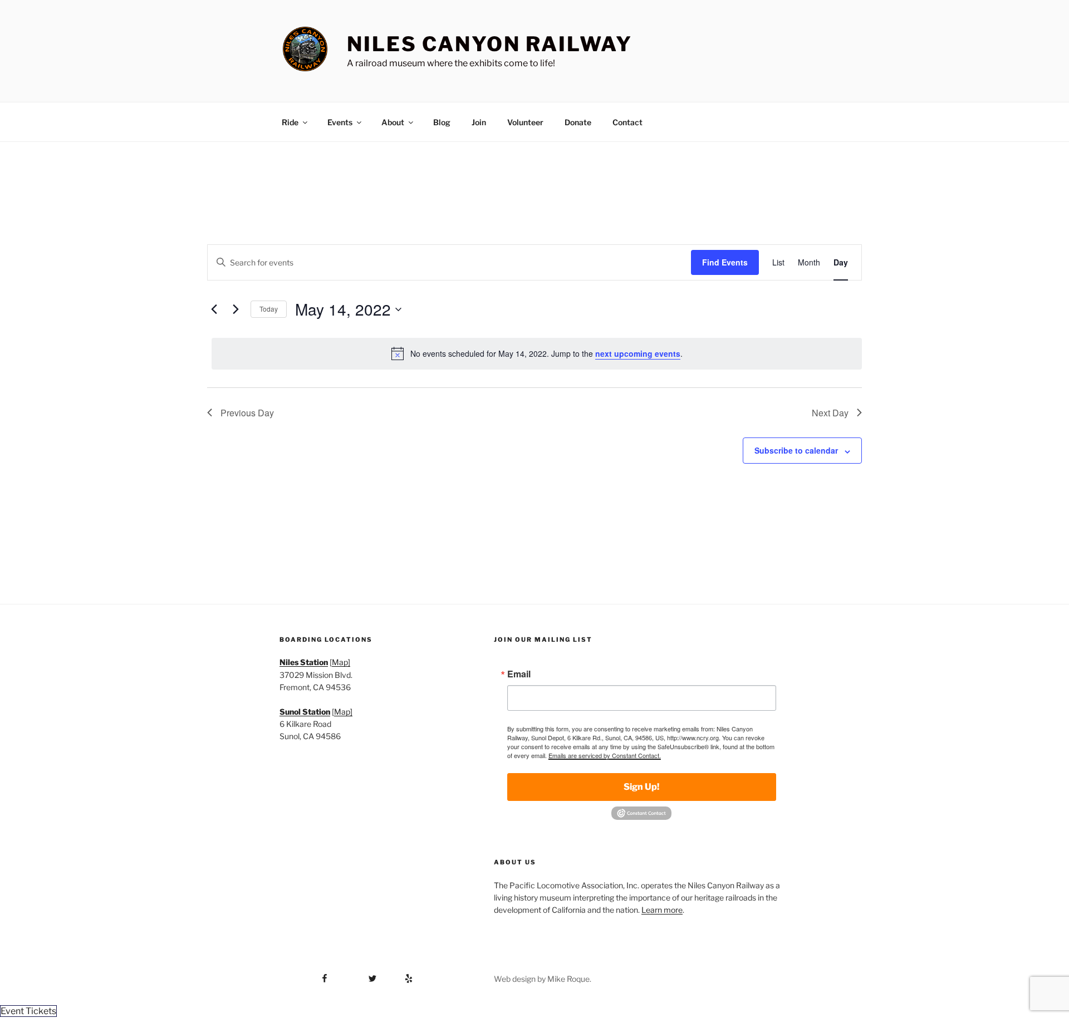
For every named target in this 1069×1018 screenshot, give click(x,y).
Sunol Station (304, 711)
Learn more (662, 909)
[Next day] (235, 309)
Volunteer (525, 122)
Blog (441, 122)
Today (268, 308)
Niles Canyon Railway (489, 44)
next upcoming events (637, 353)
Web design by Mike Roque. (542, 978)
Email (519, 674)
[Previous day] (213, 309)
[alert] (537, 353)
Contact (627, 122)
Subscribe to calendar (796, 450)
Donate (578, 122)
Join (479, 122)
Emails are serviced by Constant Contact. (604, 755)
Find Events (725, 262)
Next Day (830, 412)
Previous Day (247, 412)
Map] (341, 662)
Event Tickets (28, 1011)
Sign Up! (641, 786)
